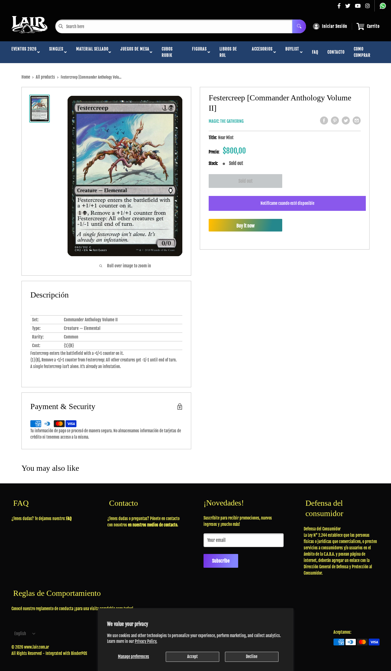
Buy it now (245, 226)
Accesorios (262, 52)
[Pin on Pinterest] (335, 120)
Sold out (245, 181)
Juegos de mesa (135, 52)
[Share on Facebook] (324, 120)
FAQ (315, 52)
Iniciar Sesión (334, 26)
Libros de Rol (228, 52)
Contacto (336, 52)
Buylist (292, 52)
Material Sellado (92, 52)
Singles (56, 52)
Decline (251, 656)
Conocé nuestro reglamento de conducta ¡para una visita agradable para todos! (72, 608)
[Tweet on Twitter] (346, 120)
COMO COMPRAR (362, 52)
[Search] (299, 26)
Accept (192, 656)
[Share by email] (357, 120)
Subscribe (221, 561)
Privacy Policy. (146, 641)
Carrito (373, 26)
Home (25, 77)
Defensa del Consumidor (322, 528)
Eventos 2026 (24, 52)
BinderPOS (79, 653)
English (20, 633)
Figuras (199, 52)
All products (45, 77)
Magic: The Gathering (226, 121)
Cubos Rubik (167, 52)
